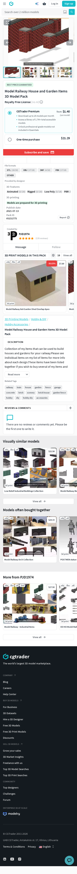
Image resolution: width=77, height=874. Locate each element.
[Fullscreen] (7, 22)
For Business (10, 707)
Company (8, 675)
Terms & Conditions (14, 846)
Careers (7, 688)
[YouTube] (12, 859)
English (45, 847)
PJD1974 (24, 234)
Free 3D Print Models (14, 731)
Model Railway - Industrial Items (19, 626)
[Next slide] (69, 42)
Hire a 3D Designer (13, 719)
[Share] (62, 160)
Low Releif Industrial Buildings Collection (23, 491)
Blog (5, 682)
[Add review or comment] (70, 408)
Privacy (32, 846)
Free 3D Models (11, 725)
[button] (65, 12)
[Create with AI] (37, 4)
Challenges (9, 793)
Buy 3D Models (11, 700)
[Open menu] (4, 4)
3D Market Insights (13, 756)
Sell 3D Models (11, 744)
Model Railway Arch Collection (18, 559)
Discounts (8, 737)
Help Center (9, 694)
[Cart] (44, 4)
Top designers (11, 787)
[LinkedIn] (5, 859)
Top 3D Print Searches (15, 775)
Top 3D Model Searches (16, 769)
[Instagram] (20, 859)
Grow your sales (12, 750)
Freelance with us (12, 763)
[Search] (72, 12)
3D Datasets (9, 713)
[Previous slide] (7, 42)
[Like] (15, 160)
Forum (6, 800)
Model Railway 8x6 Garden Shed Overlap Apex (28, 309)
